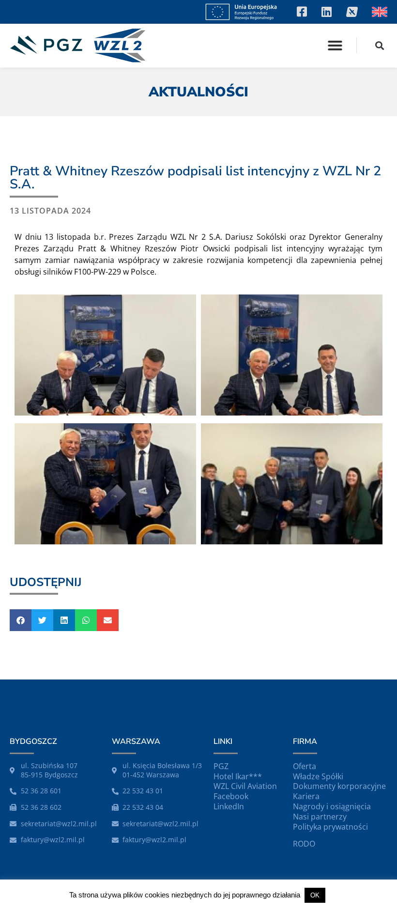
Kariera (306, 796)
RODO (304, 843)
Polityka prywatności (330, 826)
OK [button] (315, 895)
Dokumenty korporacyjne (339, 786)
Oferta (304, 766)
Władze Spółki (318, 776)
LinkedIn (229, 806)
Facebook (231, 796)
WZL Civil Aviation (245, 786)
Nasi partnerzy (320, 816)
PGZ (221, 766)
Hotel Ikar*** (238, 776)
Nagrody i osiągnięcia (332, 806)
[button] (335, 45)
